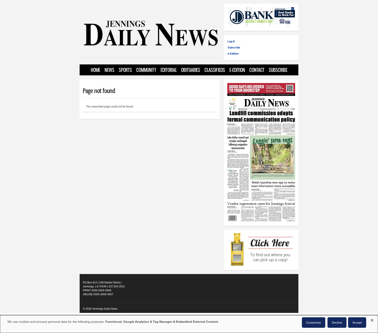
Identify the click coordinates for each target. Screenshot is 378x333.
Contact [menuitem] (256, 70)
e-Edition (233, 53)
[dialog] (189, 324)
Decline (337, 322)
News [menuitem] (109, 70)
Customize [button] (313, 322)
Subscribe (234, 47)
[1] (261, 250)
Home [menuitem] (95, 70)
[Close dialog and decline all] (372, 319)
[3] (261, 17)
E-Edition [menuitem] (237, 70)
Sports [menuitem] (125, 70)
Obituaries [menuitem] (190, 70)
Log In (231, 41)
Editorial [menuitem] (169, 70)
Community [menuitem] (146, 70)
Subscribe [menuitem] (278, 70)
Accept (357, 322)
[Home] (150, 45)
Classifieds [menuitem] (215, 70)
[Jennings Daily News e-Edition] (261, 220)
